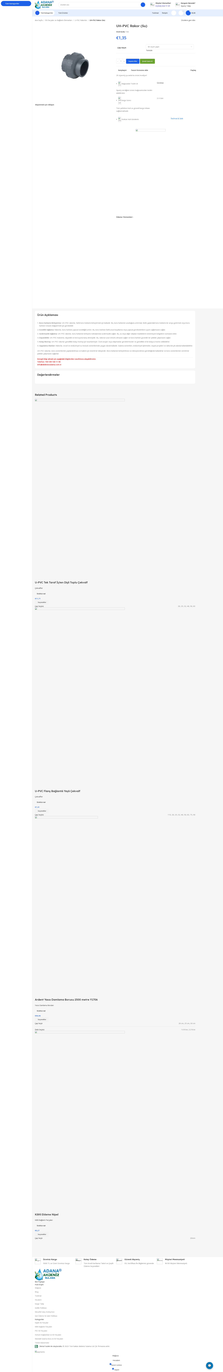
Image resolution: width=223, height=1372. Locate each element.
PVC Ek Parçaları (41, 1331)
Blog (36, 1292)
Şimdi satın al (147, 61)
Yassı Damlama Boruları (44, 1005)
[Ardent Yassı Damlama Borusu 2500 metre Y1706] (66, 904)
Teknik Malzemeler (42, 1343)
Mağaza (38, 1288)
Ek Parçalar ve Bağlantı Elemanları (58, 20)
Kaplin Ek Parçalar (41, 1323)
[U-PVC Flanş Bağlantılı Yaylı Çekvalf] (80, 695)
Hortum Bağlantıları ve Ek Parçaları (48, 1335)
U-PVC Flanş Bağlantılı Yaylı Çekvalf (57, 791)
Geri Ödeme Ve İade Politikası (46, 1316)
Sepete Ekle (132, 61)
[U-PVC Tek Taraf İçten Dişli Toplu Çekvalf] (80, 486)
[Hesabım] (173, 13)
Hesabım (38, 1300)
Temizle (149, 50)
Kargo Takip (39, 1304)
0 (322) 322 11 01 (163, 6)
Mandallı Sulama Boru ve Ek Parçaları (49, 1339)
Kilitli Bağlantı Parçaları (44, 1220)
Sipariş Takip (186, 6)
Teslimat (38, 1296)
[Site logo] (44, 4)
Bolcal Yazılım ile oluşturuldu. (51, 1346)
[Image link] (48, 1274)
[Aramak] (143, 4)
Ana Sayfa (39, 20)
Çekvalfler (39, 588)
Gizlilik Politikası (41, 1308)
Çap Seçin (121, 48)
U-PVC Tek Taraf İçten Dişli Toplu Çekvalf (61, 582)
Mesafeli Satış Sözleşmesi (44, 1312)
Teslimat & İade (176, 118)
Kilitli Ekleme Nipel (46, 1214)
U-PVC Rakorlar (81, 20)
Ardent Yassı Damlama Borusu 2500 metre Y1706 (66, 999)
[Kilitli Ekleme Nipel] (80, 1118)
